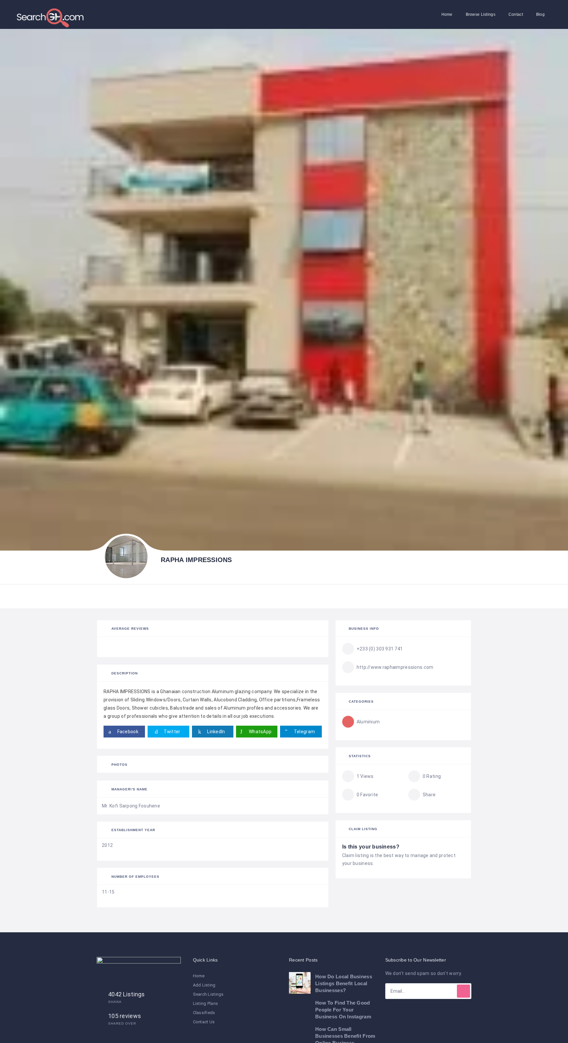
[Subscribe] (463, 991)
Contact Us (204, 1021)
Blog (540, 14)
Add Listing (204, 985)
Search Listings (208, 994)
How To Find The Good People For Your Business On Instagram (343, 1009)
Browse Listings (480, 14)
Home (447, 14)
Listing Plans (205, 1003)
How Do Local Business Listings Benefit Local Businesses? (343, 983)
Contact (516, 14)
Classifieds (204, 1012)
